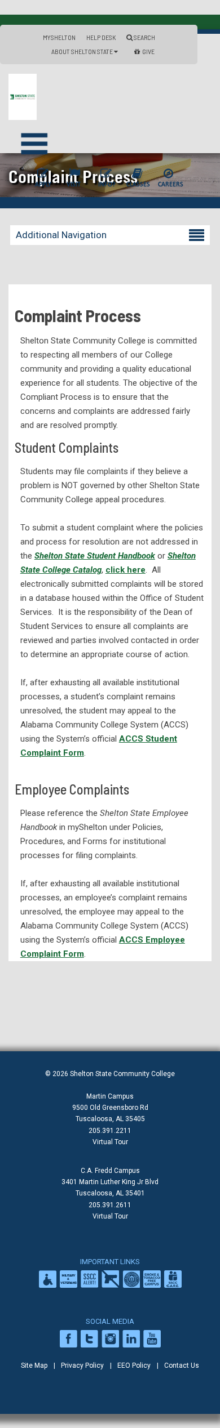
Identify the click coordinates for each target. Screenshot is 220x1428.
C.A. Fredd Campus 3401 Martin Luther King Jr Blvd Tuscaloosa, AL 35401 (110, 1182)
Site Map (34, 1365)
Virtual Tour (110, 1142)
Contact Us (181, 1365)
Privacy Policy (82, 1365)
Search (144, 37)
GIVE (148, 51)
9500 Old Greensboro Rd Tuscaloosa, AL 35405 (110, 1113)
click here (125, 570)
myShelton (59, 37)
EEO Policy (134, 1365)
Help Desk (101, 37)
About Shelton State (82, 51)
